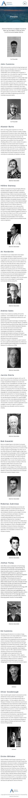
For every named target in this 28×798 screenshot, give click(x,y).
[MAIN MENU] (25, 3)
